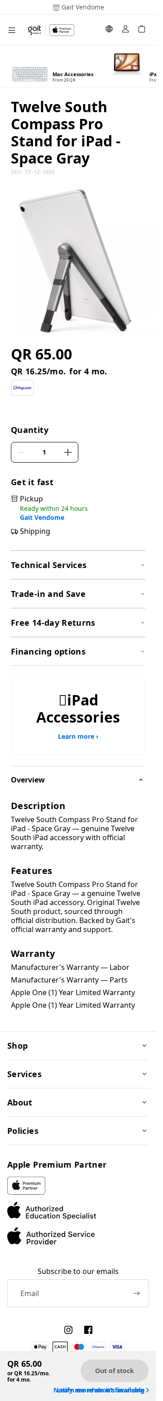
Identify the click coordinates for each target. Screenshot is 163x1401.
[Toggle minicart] (141, 30)
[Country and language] (109, 30)
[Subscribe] (136, 1293)
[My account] (125, 30)
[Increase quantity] (68, 452)
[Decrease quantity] (21, 452)
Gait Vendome (42, 517)
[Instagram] (68, 1329)
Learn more (78, 736)
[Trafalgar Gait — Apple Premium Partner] (50, 30)
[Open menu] (12, 30)
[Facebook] (88, 1329)
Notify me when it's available (98, 1390)
